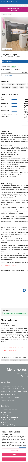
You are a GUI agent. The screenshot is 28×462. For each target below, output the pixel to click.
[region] (14, 444)
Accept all (14, 459)
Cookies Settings (14, 450)
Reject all (14, 454)
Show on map (8, 75)
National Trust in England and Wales (16, 313)
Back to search (7, 14)
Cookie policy (22, 447)
